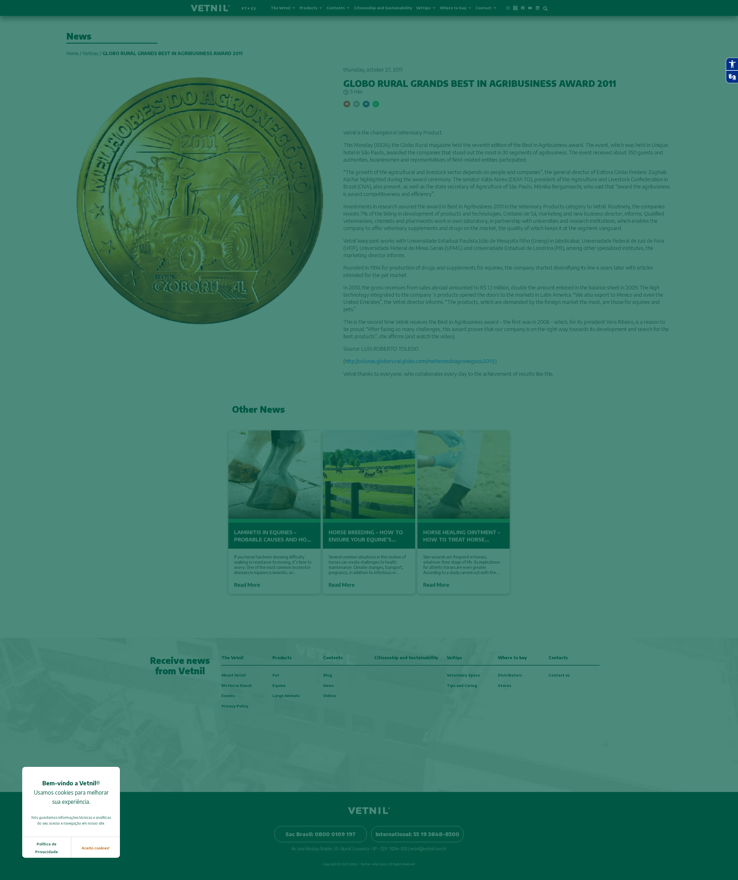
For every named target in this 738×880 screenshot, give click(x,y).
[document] (369, 440)
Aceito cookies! (96, 848)
